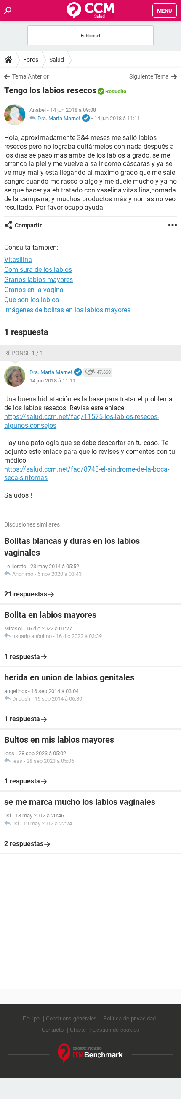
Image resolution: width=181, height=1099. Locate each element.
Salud (56, 59)
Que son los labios (31, 300)
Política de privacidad (129, 1018)
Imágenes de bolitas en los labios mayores (67, 310)
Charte (78, 1030)
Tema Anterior (30, 76)
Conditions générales (71, 1018)
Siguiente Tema (149, 76)
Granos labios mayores (38, 280)
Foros (30, 59)
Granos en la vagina (34, 290)
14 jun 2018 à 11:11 (117, 118)
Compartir (28, 225)
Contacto (53, 1030)
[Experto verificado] (86, 118)
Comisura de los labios (38, 270)
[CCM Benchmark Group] (91, 1053)
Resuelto (115, 91)
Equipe (31, 1018)
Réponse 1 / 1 (23, 353)
